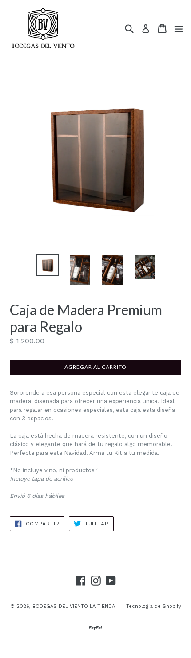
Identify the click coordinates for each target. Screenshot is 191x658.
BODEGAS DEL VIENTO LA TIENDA (73, 606)
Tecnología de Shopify (153, 606)
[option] (47, 264)
